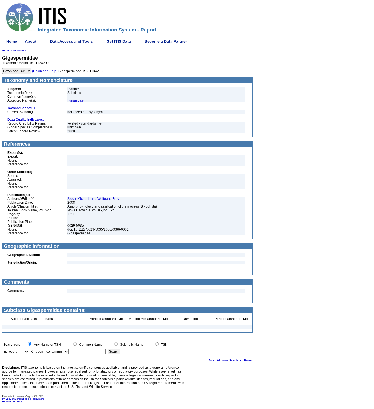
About (30, 41)
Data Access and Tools (71, 41)
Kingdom (37, 351)
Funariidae (75, 100)
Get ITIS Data (119, 41)
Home (11, 41)
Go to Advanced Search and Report (231, 360)
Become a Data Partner (166, 41)
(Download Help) (44, 71)
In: (5, 351)
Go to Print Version (14, 50)
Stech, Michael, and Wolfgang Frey (93, 199)
